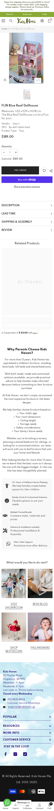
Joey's (16, 124)
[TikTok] (25, 754)
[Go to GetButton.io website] (7, 808)
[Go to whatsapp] (7, 802)
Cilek (44, 14)
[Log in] (42, 21)
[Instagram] (15, 754)
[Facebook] (5, 754)
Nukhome (27, 14)
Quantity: (7, 146)
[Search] (11, 21)
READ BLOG (40, 604)
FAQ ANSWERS (40, 647)
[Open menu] (3, 21)
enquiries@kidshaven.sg (21, 707)
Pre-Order (20, 170)
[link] (27, 323)
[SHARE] (50, 170)
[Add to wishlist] (44, 170)
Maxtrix (9, 14)
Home (4, 29)
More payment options (27, 187)
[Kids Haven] (14, 583)
